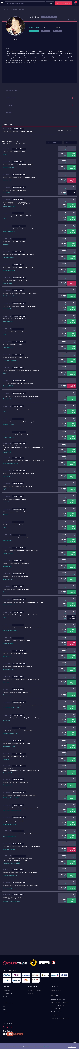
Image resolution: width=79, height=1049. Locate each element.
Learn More (46, 1046)
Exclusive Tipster (7, 993)
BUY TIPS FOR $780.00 (64, 130)
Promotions (6, 996)
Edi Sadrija (21, 9)
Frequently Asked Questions (34, 990)
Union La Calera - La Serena (10, 131)
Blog (4, 1006)
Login (50, 3)
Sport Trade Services (8, 1003)
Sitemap (5, 1012)
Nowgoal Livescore (56, 1015)
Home (3, 9)
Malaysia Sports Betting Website (60, 1018)
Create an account (63, 3)
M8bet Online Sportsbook (58, 1005)
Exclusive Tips (7, 990)
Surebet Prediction (56, 1008)
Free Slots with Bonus (57, 1012)
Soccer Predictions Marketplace (59, 1002)
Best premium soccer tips (58, 999)
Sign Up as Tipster (56, 990)
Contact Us (30, 993)
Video (4, 1009)
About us (5, 1000)
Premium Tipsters (12, 9)
